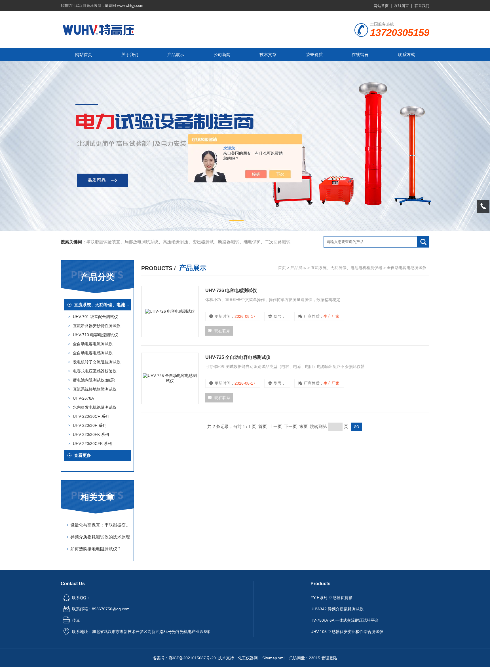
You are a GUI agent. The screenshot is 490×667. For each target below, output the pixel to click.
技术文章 (267, 54)
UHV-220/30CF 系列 (91, 416)
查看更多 (82, 455)
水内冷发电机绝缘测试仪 (95, 407)
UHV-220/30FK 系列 (91, 434)
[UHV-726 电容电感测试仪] (169, 311)
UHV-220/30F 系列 (89, 425)
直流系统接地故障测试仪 (95, 389)
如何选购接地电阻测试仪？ (95, 548)
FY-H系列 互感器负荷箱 (331, 597)
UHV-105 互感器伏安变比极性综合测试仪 (347, 631)
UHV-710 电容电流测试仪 (95, 335)
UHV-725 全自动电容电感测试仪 (238, 357)
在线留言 (401, 6)
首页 (282, 267)
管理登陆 (329, 658)
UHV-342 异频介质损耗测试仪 (337, 609)
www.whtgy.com (130, 5)
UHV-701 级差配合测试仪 (95, 316)
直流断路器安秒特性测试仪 (97, 325)
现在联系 (222, 331)
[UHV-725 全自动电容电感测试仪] (169, 378)
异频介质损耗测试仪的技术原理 (100, 536)
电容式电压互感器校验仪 (95, 371)
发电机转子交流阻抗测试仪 (97, 362)
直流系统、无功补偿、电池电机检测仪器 (102, 304)
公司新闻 (222, 54)
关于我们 (129, 54)
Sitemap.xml (273, 658)
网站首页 (381, 6)
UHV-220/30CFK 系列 (92, 443)
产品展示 (175, 54)
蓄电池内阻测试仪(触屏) (94, 380)
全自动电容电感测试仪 (93, 353)
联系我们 (422, 6)
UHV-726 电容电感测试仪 (231, 290)
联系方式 (406, 54)
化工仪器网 (248, 658)
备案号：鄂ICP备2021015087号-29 (184, 658)
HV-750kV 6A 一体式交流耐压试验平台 (345, 620)
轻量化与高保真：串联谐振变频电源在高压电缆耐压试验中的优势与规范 (100, 525)
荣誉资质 (314, 54)
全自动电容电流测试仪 (93, 344)
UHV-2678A (83, 398)
